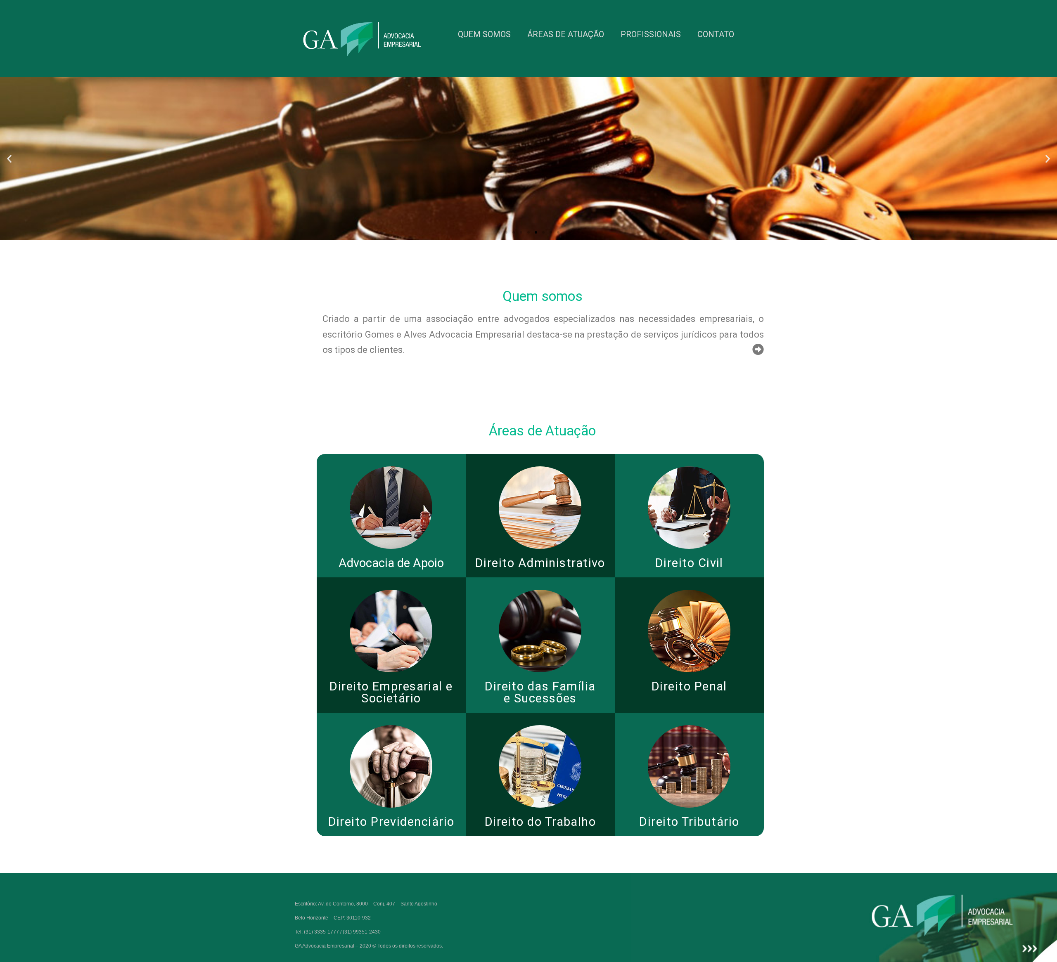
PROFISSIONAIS (651, 34)
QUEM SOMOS (484, 34)
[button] (499, 232)
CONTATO (715, 34)
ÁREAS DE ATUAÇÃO (565, 34)
